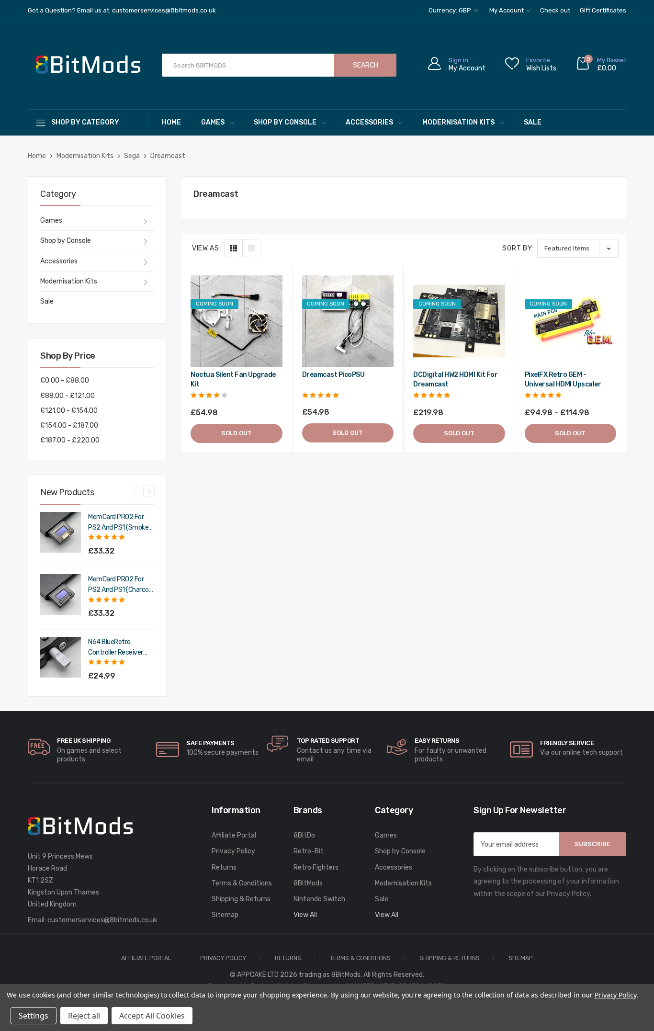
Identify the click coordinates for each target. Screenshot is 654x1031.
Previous (134, 491)
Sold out (236, 433)
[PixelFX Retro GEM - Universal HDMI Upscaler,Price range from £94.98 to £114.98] (571, 321)
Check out (555, 10)
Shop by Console (285, 122)
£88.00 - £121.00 (67, 396)
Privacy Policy (233, 851)
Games (213, 122)
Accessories (369, 122)
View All (305, 915)
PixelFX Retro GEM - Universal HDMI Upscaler (563, 379)
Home (171, 122)
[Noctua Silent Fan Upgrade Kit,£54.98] (236, 321)
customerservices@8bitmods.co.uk (102, 920)
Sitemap (225, 915)
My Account (507, 10)
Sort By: (517, 248)
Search (365, 65)
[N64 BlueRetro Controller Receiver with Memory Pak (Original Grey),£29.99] (60, 657)
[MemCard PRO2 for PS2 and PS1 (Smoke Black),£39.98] (60, 532)
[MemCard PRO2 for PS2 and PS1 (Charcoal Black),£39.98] (60, 594)
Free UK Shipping (83, 740)
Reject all (84, 1015)
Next (149, 491)
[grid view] (234, 248)
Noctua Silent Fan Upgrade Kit (233, 379)
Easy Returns (437, 740)
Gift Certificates (603, 10)
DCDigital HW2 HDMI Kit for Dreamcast (455, 379)
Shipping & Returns (241, 899)
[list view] (251, 248)
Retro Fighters (315, 867)
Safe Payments (210, 743)
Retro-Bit (308, 851)
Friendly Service (567, 743)
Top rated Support (328, 740)
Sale (532, 122)
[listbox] (578, 248)
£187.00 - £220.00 (70, 440)
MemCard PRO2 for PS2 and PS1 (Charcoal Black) (121, 585)
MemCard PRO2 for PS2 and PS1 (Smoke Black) (118, 523)
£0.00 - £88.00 (64, 380)
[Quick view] (274, 324)
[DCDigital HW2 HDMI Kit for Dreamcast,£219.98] (459, 321)
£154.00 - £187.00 (69, 425)
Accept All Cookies (152, 1015)
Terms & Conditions (242, 883)
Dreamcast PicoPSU (333, 375)
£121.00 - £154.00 (69, 411)
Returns (224, 867)
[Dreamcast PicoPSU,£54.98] (348, 321)
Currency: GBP (450, 10)
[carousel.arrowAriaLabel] (39, 747)
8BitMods (308, 883)
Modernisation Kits (458, 122)
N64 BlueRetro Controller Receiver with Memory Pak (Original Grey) (115, 648)
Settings (33, 1015)
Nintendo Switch (319, 899)
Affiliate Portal (234, 835)
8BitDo (304, 835)
